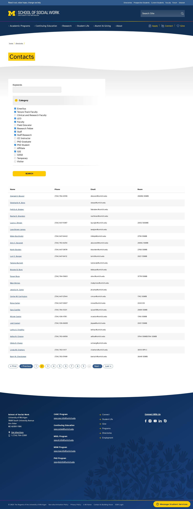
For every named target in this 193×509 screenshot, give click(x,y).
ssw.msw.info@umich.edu (64, 451)
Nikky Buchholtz (16, 236)
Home (11, 43)
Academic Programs (20, 26)
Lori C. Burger (16, 256)
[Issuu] (165, 421)
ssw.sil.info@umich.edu (64, 440)
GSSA (20, 154)
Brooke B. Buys (16, 269)
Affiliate (21, 148)
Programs (106, 428)
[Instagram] (150, 421)
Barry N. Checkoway (18, 356)
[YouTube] (155, 421)
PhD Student (23, 145)
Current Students (157, 3)
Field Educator (24, 125)
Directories (128, 3)
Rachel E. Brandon (17, 216)
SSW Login (119, 505)
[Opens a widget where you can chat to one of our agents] (171, 504)
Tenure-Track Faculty (27, 112)
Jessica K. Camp (17, 289)
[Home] (33, 13)
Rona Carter (15, 303)
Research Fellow (25, 128)
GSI (19, 151)
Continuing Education (46, 26)
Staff (19, 131)
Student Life (83, 26)
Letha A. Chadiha (17, 329)
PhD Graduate (24, 141)
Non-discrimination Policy (58, 505)
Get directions (17, 432)
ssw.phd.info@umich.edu (64, 462)
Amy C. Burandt (16, 243)
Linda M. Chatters (17, 350)
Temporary (22, 158)
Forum (174, 3)
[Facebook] (146, 421)
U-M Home (87, 505)
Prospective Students (142, 3)
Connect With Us (153, 414)
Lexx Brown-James (17, 229)
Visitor (20, 161)
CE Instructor (23, 138)
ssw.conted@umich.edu (64, 429)
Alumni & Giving (103, 26)
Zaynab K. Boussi (17, 196)
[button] (57, 100)
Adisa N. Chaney (17, 336)
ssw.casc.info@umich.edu (65, 418)
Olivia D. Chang (16, 343)
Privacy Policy (76, 505)
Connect (169, 26)
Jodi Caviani (15, 323)
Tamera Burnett (16, 263)
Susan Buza (15, 276)
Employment (107, 438)
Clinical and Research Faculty (31, 115)
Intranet (182, 3)
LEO (19, 118)
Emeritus (21, 108)
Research (67, 26)
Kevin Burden (15, 249)
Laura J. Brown (16, 223)
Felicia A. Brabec (17, 209)
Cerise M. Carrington (18, 296)
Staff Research (24, 135)
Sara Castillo (15, 310)
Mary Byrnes (15, 283)
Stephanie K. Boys (17, 203)
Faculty (168, 3)
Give (182, 26)
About (119, 26)
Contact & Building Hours (103, 505)
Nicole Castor (15, 316)
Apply (155, 26)
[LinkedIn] (160, 421)
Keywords (17, 85)
